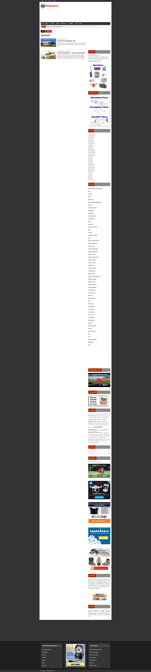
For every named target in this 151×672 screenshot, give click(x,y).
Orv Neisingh (99, 434)
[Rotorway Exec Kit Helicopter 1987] (48, 46)
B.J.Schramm (91, 415)
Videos (80, 23)
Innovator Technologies (92, 287)
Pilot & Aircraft (91, 314)
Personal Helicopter (105, 434)
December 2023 (91, 135)
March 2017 (90, 179)
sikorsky (104, 439)
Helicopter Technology (92, 279)
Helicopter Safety (91, 273)
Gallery (57, 23)
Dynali (89, 229)
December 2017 (91, 167)
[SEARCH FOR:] (104, 26)
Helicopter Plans (91, 265)
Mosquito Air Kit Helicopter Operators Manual (98, 58)
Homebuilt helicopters (100, 430)
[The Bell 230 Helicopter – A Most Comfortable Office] (48, 58)
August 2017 (91, 172)
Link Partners (44, 665)
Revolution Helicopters (92, 325)
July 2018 (90, 157)
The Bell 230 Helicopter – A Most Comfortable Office (71, 53)
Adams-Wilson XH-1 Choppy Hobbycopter (95, 188)
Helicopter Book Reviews (92, 243)
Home (42, 23)
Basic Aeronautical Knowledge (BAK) (94, 202)
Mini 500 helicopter (94, 434)
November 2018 (91, 152)
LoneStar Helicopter (106, 432)
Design (52, 23)
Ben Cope (89, 205)
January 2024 (91, 134)
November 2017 (91, 169)
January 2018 (91, 166)
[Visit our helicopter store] (98, 88)
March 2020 (90, 140)
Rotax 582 (103, 435)
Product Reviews (91, 317)
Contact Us (44, 660)
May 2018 (90, 160)
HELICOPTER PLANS (101, 424)
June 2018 (90, 158)
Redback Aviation (91, 320)
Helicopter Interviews (92, 260)
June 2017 (90, 175)
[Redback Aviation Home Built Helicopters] (52, 6)
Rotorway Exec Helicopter (97, 437)
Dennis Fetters (100, 419)
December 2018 (91, 151)
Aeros (89, 191)
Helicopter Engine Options (93, 251)
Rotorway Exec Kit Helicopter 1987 (66, 41)
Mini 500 (89, 434)
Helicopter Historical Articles (93, 257)
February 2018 (91, 164)
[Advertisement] (87, 12)
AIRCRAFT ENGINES (98, 414)
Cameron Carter (91, 213)
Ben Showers (100, 415)
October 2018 (91, 154)
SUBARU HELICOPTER (105, 440)
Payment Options (45, 652)
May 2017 (90, 176)
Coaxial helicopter (92, 419)
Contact (49, 0)
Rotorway (90, 328)
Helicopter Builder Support (93, 249)
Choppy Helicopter (105, 417)
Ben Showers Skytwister (92, 207)
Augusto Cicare (91, 199)
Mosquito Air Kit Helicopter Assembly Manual (98, 57)
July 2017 (90, 173)
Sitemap (54, 0)
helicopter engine (102, 423)
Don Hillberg (90, 224)
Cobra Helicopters (91, 218)
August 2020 (91, 137)
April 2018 (90, 161)
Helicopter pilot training (93, 424)
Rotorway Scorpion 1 (92, 331)
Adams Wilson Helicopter (91, 414)
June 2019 (90, 146)
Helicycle (92, 427)
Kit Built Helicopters (92, 290)
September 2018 (91, 155)
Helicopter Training (91, 281)
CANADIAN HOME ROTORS (98, 417)
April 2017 (90, 178)
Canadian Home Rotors (92, 216)
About (43, 0)
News (89, 301)
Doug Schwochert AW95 (92, 227)
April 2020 (90, 138)
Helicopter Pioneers (91, 262)
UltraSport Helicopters (92, 339)
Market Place (63, 23)
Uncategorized (90, 342)
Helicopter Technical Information (94, 276)
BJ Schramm (104, 415)
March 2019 (90, 148)
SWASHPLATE (90, 442)
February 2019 (91, 149)
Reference (71, 23)
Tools (76, 23)
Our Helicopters (91, 309)
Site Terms (44, 657)
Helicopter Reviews (61, 51)
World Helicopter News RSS (46, 649)
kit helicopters (100, 432)
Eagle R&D (90, 232)
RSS (89, 334)
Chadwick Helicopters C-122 (94, 61)
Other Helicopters (91, 306)
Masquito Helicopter (92, 298)
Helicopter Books (91, 246)
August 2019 (91, 145)
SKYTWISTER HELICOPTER (97, 440)
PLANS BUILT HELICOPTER (96, 435)
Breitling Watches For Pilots (94, 55)
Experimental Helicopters (92, 235)
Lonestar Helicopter (91, 292)
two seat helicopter (96, 442)
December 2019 (91, 143)
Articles (46, 23)
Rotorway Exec (90, 437)
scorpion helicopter (98, 439)
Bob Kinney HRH (91, 210)
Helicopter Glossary (91, 254)
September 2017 (91, 170)
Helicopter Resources (92, 268)
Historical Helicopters (92, 284)
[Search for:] (99, 452)
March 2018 (90, 163)
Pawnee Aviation (91, 312)
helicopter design (96, 423)
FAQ (45, 0)
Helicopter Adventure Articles (93, 240)
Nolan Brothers (91, 303)
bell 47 (96, 415)
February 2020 (91, 142)
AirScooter (90, 194)
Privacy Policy (44, 654)
